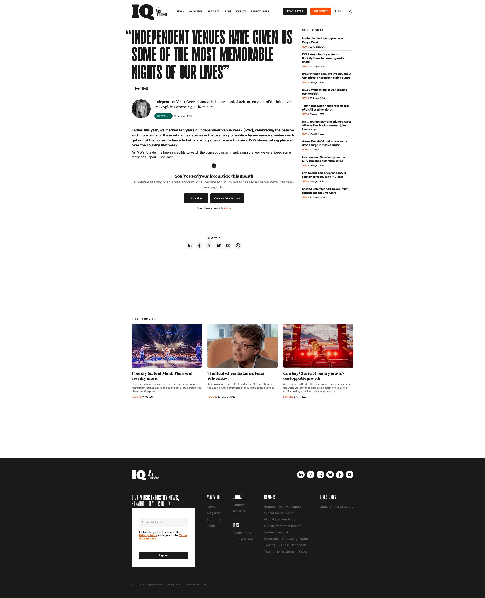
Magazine (196, 11)
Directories (260, 11)
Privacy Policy (174, 584)
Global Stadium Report (281, 519)
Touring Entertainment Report (286, 551)
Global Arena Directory (336, 507)
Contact (239, 505)
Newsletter (295, 11)
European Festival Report (282, 507)
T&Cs (205, 584)
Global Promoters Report (282, 526)
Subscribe (320, 11)
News (180, 11)
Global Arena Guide (278, 513)
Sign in (227, 208)
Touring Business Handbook (285, 545)
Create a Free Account (227, 198)
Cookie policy (192, 584)
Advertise (240, 511)
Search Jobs (242, 533)
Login (339, 11)
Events (241, 11)
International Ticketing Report (286, 539)
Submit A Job (243, 539)
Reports (213, 11)
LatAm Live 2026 (276, 532)
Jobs (228, 11)
